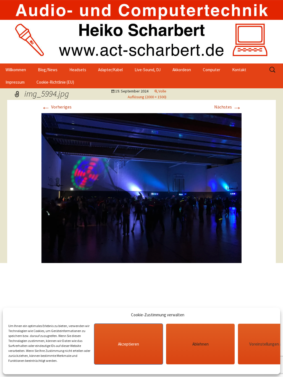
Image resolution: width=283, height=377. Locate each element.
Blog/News (47, 69)
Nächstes (228, 107)
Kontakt (239, 69)
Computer (211, 69)
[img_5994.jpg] (141, 187)
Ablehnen (200, 344)
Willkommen (16, 69)
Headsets (77, 69)
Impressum (15, 82)
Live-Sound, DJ (148, 69)
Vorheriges (56, 107)
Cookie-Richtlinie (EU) (55, 82)
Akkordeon (181, 69)
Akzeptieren (128, 344)
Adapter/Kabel (110, 69)
